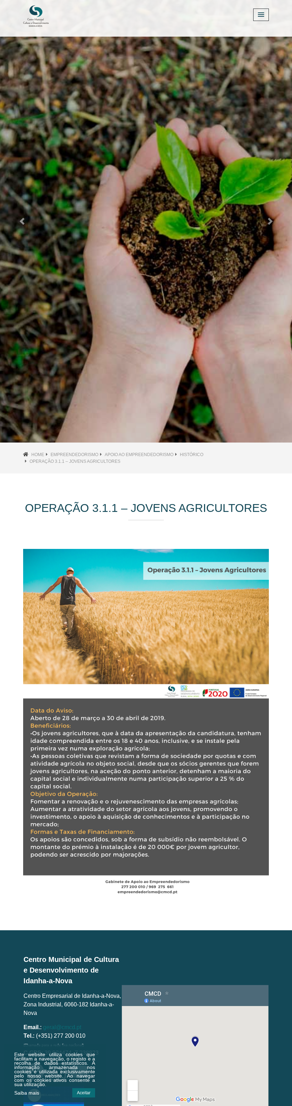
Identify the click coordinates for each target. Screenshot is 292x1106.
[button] (22, 221)
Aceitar (83, 1092)
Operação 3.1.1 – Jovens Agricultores (75, 461)
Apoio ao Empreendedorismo (139, 454)
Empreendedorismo (74, 454)
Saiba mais (26, 1093)
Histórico (191, 454)
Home (37, 454)
